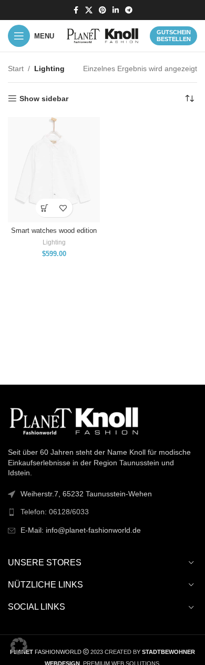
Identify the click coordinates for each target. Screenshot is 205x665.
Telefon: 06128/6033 (54, 511)
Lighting (54, 242)
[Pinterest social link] (102, 10)
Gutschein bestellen (174, 35)
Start (16, 68)
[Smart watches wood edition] (54, 169)
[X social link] (89, 10)
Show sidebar (43, 98)
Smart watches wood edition (54, 230)
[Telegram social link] (129, 10)
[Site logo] (102, 35)
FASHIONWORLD (45, 652)
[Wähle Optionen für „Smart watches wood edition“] (45, 208)
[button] (19, 646)
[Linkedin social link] (115, 10)
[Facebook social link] (75, 10)
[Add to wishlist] (63, 208)
